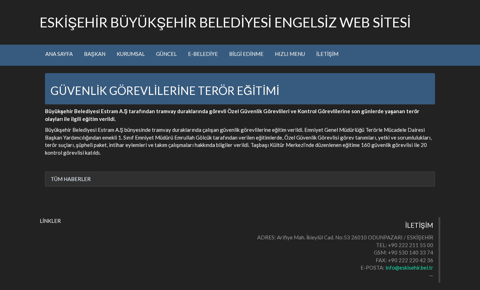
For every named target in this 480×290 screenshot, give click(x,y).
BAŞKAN (94, 54)
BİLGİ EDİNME (246, 54)
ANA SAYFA (59, 54)
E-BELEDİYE (203, 54)
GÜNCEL (166, 54)
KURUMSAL (131, 54)
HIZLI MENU (290, 54)
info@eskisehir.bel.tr (409, 267)
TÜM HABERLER (71, 179)
